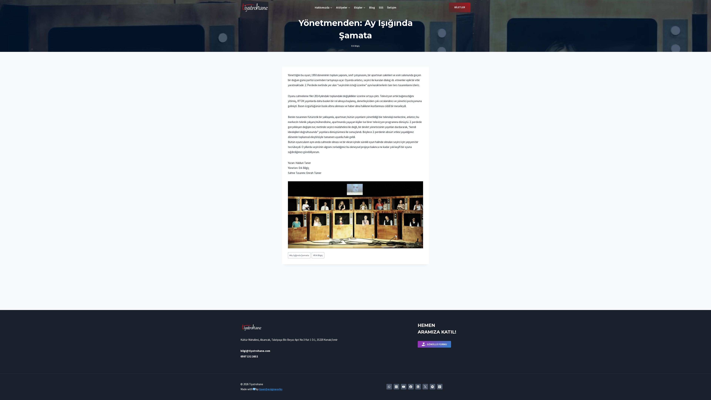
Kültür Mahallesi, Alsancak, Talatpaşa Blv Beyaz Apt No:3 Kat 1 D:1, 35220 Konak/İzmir (289, 339)
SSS (381, 7)
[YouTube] (403, 386)
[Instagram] (396, 386)
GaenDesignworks (270, 389)
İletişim (391, 7)
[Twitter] (425, 386)
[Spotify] (432, 386)
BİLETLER (459, 7)
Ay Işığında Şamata (299, 255)
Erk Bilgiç (355, 45)
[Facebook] (411, 386)
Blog (372, 7)
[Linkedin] (418, 386)
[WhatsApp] (389, 386)
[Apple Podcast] (440, 386)
